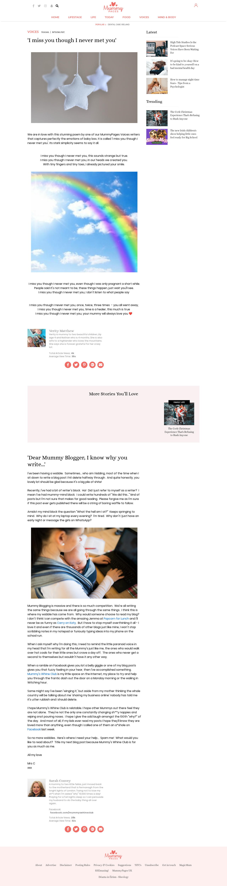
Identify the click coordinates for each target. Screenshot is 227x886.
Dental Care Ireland (118, 24)
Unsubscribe (152, 865)
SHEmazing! (102, 870)
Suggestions (124, 865)
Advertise (51, 865)
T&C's (138, 865)
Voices (33, 32)
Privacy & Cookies (104, 865)
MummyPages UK (122, 870)
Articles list (58, 32)
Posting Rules (82, 865)
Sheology (123, 877)
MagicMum (185, 865)
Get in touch (169, 865)
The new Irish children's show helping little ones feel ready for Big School (183, 134)
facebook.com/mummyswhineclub (71, 812)
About (38, 865)
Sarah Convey (60, 781)
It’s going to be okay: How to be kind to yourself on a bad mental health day (184, 64)
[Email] (100, 365)
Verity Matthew (61, 331)
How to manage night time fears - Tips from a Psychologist (184, 83)
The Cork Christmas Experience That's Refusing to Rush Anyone (185, 115)
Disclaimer (66, 865)
